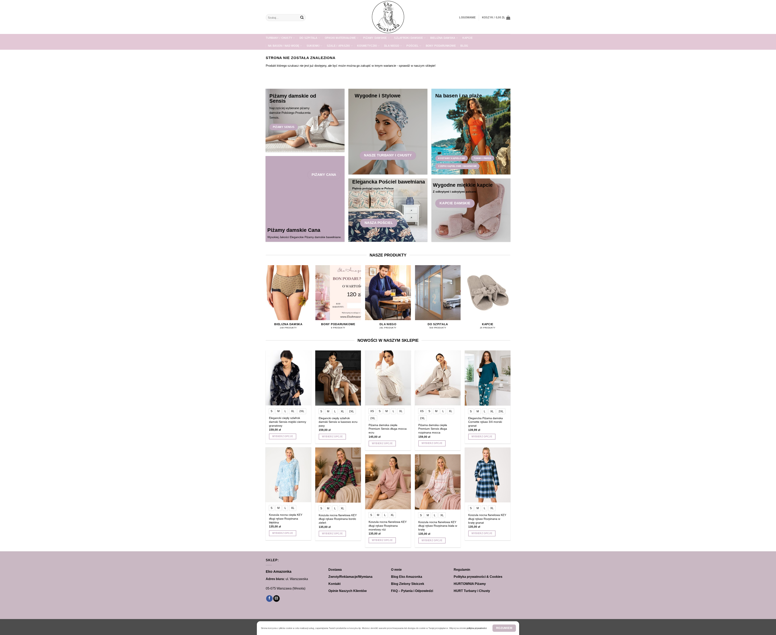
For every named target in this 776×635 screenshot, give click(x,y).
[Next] (510, 301)
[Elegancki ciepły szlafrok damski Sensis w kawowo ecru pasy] (338, 377)
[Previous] (266, 301)
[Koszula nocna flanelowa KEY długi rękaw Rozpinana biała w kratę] (438, 481)
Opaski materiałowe (340, 37)
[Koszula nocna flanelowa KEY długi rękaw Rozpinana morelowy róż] (388, 481)
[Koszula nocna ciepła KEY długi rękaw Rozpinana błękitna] (288, 474)
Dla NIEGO (391, 45)
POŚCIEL (412, 45)
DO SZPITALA (308, 37)
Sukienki (313, 45)
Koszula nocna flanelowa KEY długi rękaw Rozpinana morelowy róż (388, 525)
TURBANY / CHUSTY (279, 37)
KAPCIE (467, 37)
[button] (467, 18)
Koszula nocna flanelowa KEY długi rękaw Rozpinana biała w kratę (437, 525)
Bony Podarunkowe (441, 45)
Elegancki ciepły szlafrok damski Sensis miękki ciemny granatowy (287, 421)
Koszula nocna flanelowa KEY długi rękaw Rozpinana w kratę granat (487, 518)
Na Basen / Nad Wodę (283, 45)
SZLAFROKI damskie (408, 37)
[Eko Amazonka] (388, 17)
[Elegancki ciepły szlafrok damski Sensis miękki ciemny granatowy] (288, 377)
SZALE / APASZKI (338, 45)
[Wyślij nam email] (276, 598)
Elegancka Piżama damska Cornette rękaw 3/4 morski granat (485, 422)
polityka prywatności (477, 628)
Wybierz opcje (282, 436)
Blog (464, 45)
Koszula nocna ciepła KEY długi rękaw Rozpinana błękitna (285, 518)
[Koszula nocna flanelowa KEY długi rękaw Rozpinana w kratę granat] (488, 474)
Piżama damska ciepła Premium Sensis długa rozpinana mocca (432, 428)
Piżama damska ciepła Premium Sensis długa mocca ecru (388, 428)
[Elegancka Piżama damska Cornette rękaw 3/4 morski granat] (488, 377)
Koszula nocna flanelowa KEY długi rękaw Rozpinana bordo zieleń (338, 519)
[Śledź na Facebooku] (269, 598)
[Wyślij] (301, 17)
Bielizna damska (442, 37)
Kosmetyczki (367, 45)
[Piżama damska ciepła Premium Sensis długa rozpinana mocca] (438, 377)
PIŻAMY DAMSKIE (375, 37)
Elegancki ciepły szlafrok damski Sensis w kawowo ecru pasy (338, 422)
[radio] (271, 411)
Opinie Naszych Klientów (347, 591)
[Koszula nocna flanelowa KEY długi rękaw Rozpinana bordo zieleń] (338, 474)
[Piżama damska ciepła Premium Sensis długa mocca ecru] (388, 377)
